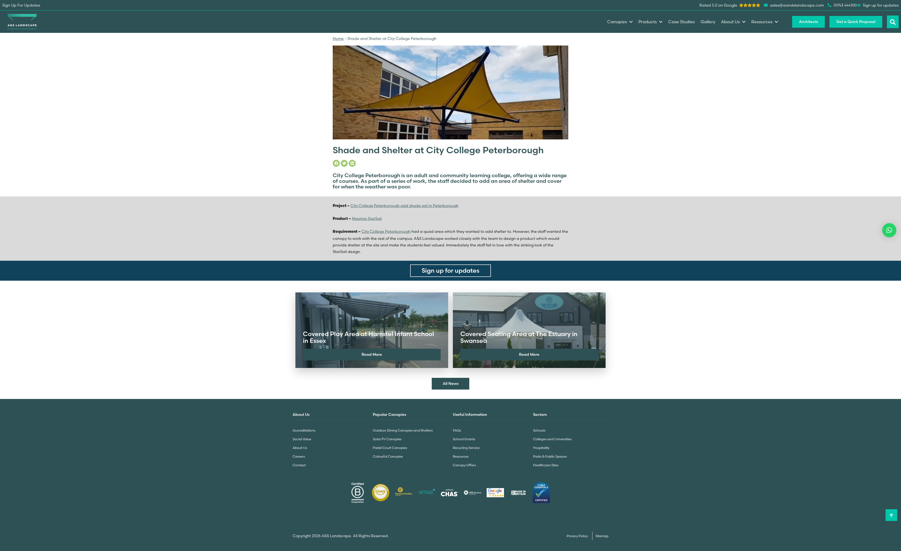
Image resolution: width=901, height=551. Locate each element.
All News (450, 383)
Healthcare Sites (545, 465)
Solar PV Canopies (387, 439)
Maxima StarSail (367, 218)
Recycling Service (466, 448)
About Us (300, 448)
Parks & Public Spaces (550, 456)
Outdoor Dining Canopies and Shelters (403, 430)
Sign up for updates (881, 5)
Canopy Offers (464, 465)
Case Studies (681, 21)
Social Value (302, 439)
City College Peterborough (386, 231)
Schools (539, 430)
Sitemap (602, 536)
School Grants (464, 439)
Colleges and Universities (552, 439)
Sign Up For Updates (21, 5)
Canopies (617, 21)
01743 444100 (845, 5)
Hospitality (541, 448)
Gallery (708, 21)
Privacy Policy (577, 536)
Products (647, 21)
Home (338, 38)
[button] (889, 230)
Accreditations (304, 430)
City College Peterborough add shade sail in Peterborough (404, 205)
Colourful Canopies (388, 456)
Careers (299, 456)
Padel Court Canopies (390, 448)
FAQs (457, 430)
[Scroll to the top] (891, 515)
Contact (299, 465)
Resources (461, 456)
